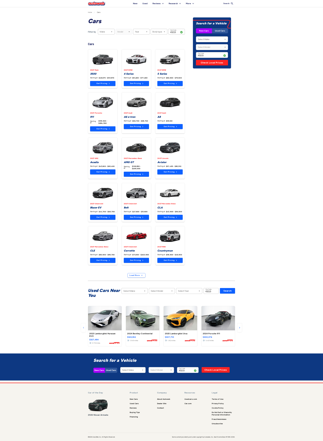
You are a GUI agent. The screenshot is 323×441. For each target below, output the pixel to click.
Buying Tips (135, 412)
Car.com (188, 403)
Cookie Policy (217, 408)
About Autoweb (163, 399)
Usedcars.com (190, 399)
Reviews (133, 408)
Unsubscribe (217, 423)
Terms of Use (217, 399)
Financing (134, 417)
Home (90, 12)
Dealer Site (161, 403)
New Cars (204, 31)
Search (227, 290)
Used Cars (220, 31)
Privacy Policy (218, 403)
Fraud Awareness (219, 419)
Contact (160, 408)
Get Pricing (101, 83)
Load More (134, 275)
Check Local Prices (212, 62)
